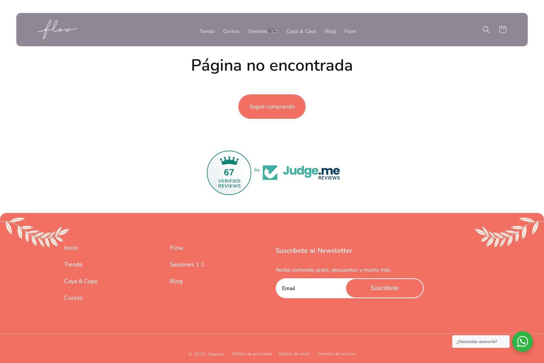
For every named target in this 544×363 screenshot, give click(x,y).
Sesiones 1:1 (187, 265)
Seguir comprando (272, 106)
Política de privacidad (252, 354)
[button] (486, 29)
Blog (176, 281)
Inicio (71, 248)
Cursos (73, 298)
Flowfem (216, 354)
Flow (176, 248)
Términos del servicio (336, 354)
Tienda (73, 265)
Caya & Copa (80, 281)
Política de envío (294, 354)
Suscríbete (384, 288)
